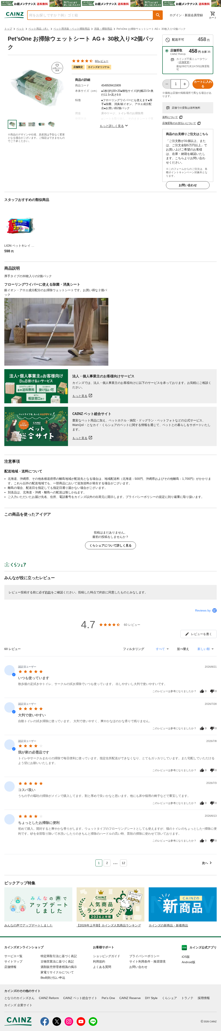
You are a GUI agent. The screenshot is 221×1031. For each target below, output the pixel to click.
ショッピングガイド (106, 956)
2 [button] (107, 863)
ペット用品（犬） (38, 28)
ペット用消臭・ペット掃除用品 (72, 28)
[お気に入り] (57, 68)
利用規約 (99, 961)
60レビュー (101, 61)
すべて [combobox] (160, 649)
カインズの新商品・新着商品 (168, 925)
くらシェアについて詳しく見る (110, 545)
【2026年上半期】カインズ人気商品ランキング (109, 925)
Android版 (188, 962)
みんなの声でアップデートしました (28, 925)
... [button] (115, 862)
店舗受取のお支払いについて (179, 123)
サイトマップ (13, 961)
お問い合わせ (188, 185)
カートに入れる (203, 84)
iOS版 (186, 956)
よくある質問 (102, 967)
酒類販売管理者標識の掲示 (59, 967)
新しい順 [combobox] (203, 649)
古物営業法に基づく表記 (57, 961)
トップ (8, 28)
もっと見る (79, 396)
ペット (20, 28)
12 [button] (123, 863)
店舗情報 (10, 967)
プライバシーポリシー (144, 956)
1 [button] (99, 863)
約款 (48, 592)
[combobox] (87, 15)
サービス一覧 (13, 956)
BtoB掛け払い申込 (53, 977)
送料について (170, 117)
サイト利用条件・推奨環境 (147, 961)
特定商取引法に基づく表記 (59, 956)
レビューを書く (201, 634)
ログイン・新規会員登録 (186, 15)
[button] (158, 15)
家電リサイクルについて (57, 972)
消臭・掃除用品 (103, 28)
